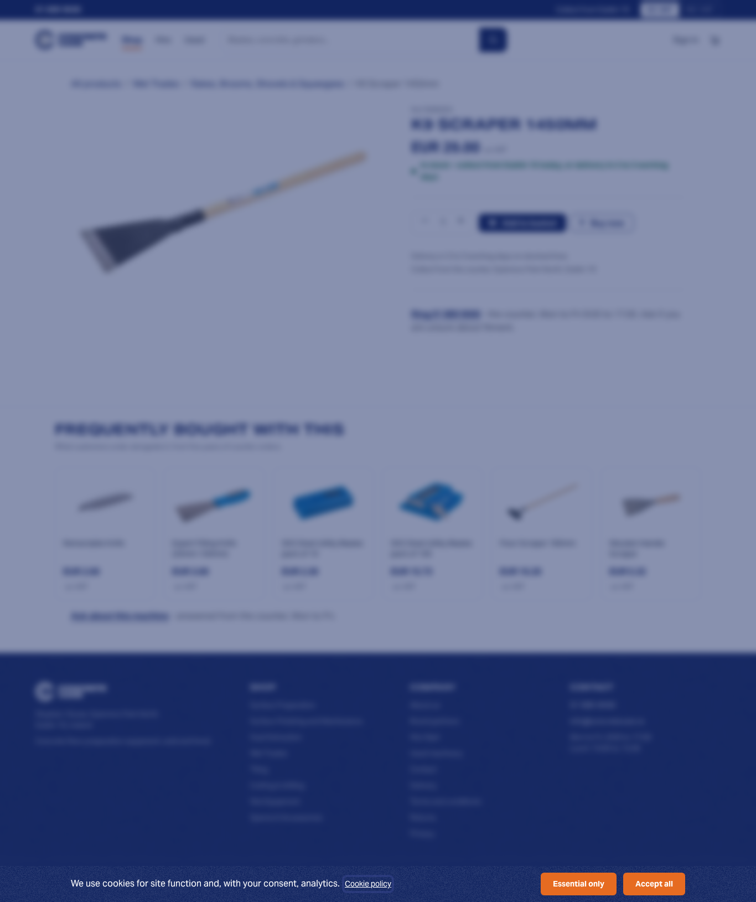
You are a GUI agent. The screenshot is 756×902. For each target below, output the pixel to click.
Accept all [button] (654, 884)
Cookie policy (368, 884)
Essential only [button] (578, 884)
